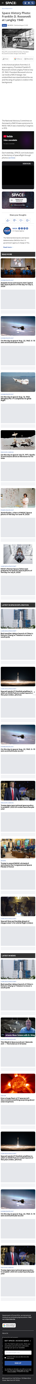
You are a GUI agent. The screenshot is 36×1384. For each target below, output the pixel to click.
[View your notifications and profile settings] (29, 3)
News (4, 25)
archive (12, 158)
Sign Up (18, 1363)
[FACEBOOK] (19, 228)
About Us (5, 1333)
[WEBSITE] (27, 228)
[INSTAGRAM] (24, 228)
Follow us (19, 59)
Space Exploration (7, 8)
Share (6, 59)
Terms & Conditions (11, 1371)
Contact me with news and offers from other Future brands (18, 1357)
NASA (11, 25)
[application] (18, 175)
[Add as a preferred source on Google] (9, 1325)
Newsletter (30, 59)
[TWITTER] (22, 228)
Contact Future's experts (10, 1337)
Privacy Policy (20, 1370)
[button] (32, 3)
